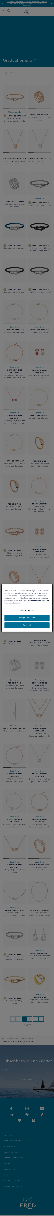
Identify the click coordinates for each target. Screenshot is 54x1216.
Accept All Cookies (27, 618)
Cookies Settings (27, 610)
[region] (27, 608)
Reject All (27, 625)
